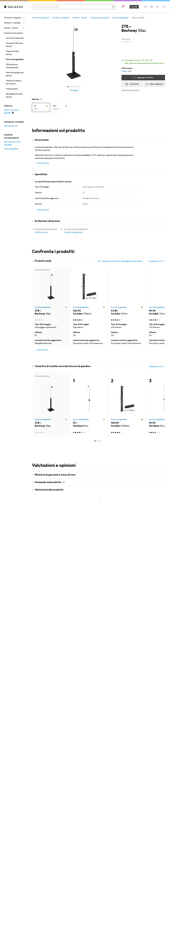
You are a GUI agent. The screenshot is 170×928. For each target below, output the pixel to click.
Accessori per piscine (13, 33)
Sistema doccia (10, 126)
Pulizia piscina (12, 89)
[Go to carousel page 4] (99, 356)
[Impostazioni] (123, 7)
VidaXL (124, 71)
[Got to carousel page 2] (69, 86)
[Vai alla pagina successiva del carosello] (160, 306)
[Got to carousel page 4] (73, 86)
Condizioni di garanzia (73, 232)
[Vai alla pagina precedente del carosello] (36, 306)
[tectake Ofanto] (89, 294)
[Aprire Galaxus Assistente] (146, 7)
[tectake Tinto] (127, 294)
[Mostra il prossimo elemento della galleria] (115, 53)
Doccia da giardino (15, 59)
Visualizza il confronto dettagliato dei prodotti (122, 261)
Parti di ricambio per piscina (15, 74)
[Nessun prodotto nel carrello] (164, 7)
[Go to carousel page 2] (95, 356)
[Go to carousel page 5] (101, 356)
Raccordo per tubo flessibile (12, 143)
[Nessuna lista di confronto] (152, 7)
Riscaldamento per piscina (14, 95)
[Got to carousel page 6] (77, 86)
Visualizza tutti (155, 261)
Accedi (134, 6)
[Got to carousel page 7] (79, 86)
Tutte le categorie (12, 17)
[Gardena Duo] (89, 404)
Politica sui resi (41, 232)
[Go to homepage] (13, 7)
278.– (126, 26)
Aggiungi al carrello (145, 77)
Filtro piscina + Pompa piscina (12, 66)
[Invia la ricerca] (34, 6)
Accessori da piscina (15, 38)
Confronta (134, 84)
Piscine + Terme (11, 28)
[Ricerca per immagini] (113, 6)
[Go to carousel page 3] (97, 356)
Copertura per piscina (12, 53)
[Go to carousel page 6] (103, 356)
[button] (143, 62)
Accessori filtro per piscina (14, 44)
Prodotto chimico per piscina (14, 82)
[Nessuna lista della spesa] (158, 7)
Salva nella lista (156, 84)
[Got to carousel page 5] (75, 86)
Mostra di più (43, 163)
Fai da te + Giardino (12, 23)
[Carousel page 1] (67, 86)
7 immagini (73, 90)
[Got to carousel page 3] (71, 86)
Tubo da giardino (11, 149)
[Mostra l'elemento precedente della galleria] (31, 53)
